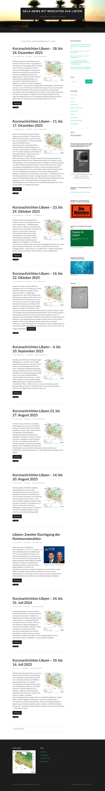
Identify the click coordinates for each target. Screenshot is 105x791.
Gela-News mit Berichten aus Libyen (52, 11)
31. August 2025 (17, 419)
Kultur (72, 101)
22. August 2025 (17, 542)
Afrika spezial (74, 95)
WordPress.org (45, 761)
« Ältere (18, 728)
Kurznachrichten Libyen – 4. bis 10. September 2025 (37, 349)
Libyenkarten (73, 111)
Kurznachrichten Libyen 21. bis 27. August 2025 (36, 413)
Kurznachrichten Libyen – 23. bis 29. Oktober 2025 (38, 209)
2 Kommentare (37, 542)
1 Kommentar (37, 215)
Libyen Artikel (74, 104)
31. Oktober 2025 (18, 215)
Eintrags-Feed (44, 755)
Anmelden (43, 752)
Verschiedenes (74, 124)
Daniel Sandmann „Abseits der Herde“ (80, 192)
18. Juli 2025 (16, 668)
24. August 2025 (17, 483)
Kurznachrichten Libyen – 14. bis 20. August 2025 (38, 477)
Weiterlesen (17, 103)
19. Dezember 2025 (18, 129)
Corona (72, 98)
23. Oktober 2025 (18, 281)
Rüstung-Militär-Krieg (76, 120)
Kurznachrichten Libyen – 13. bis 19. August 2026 (79, 51)
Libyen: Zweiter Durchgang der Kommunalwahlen (36, 536)
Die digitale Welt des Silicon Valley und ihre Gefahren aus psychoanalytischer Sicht (80, 46)
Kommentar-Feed (45, 758)
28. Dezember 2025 (18, 56)
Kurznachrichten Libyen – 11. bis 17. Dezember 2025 (38, 123)
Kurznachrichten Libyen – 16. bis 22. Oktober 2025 (38, 275)
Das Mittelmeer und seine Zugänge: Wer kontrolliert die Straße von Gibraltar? (81, 67)
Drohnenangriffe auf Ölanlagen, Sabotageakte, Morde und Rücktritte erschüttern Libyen (80, 62)
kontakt (15, 30)
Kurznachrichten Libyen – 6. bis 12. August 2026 (79, 56)
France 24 (30, 549)
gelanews (29, 56)
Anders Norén (82, 784)
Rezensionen (73, 117)
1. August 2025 (17, 606)
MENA (72, 114)
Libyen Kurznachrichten (76, 107)
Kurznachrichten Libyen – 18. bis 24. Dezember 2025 (38, 50)
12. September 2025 (18, 355)
